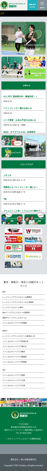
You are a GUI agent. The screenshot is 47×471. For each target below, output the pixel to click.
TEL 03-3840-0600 (23, 433)
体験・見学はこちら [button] (32, 5)
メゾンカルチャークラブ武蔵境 (14, 323)
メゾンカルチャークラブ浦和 (13, 375)
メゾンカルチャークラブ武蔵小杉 (15, 341)
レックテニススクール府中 (12, 307)
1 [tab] (17, 51)
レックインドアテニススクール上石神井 (18, 302)
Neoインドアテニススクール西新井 (16, 312)
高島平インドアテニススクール (14, 318)
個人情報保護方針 (29, 459)
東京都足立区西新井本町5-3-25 (23, 427)
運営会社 (14, 459)
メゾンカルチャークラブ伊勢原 (14, 362)
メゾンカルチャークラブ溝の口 (14, 346)
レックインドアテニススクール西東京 (17, 297)
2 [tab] (21, 51)
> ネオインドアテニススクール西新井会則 (23, 439)
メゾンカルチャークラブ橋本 (13, 352)
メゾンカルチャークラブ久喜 (13, 385)
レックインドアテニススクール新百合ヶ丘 (18, 336)
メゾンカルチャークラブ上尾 (13, 380)
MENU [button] (42, 8)
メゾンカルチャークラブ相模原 (14, 357)
